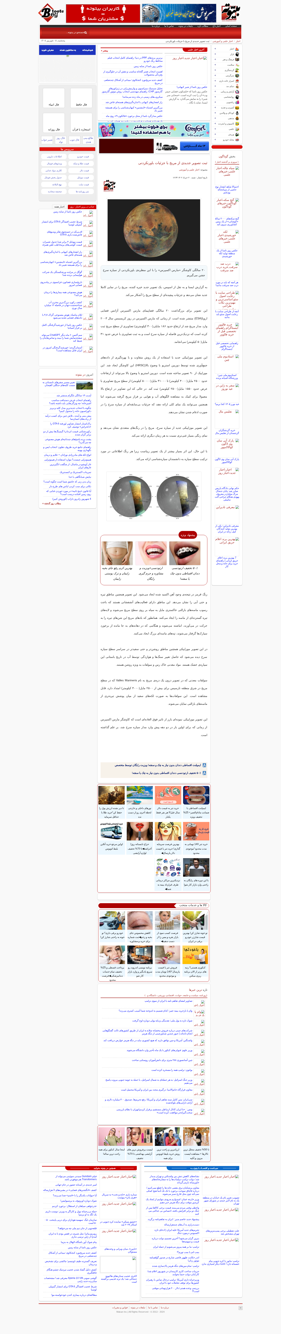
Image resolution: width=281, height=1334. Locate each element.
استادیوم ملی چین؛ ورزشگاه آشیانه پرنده (227, 376)
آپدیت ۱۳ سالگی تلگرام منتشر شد (74, 395)
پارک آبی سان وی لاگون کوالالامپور (227, 461)
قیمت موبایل (83, 177)
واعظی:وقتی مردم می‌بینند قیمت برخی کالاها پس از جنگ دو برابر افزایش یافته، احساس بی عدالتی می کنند (172, 1210)
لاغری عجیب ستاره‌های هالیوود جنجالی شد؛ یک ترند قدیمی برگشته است (119, 1279)
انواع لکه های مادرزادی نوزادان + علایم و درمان (67, 454)
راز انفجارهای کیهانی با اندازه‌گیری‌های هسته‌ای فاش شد (134, 102)
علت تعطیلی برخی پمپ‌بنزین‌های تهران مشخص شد (222, 1232)
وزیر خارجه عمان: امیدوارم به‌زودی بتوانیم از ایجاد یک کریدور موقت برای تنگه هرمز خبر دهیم (172, 1201)
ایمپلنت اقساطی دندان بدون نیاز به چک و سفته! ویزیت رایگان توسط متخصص (158, 765)
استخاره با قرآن (81, 129)
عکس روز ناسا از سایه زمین (148, 66)
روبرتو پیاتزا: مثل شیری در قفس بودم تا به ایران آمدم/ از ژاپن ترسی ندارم (73, 1235)
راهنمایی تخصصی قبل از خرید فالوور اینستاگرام (227, 346)
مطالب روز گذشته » (51, 503)
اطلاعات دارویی (54, 156)
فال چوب (74, 139)
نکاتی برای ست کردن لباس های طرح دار (70, 486)
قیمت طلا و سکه (81, 163)
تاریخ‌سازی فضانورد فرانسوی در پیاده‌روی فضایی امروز (135, 121)
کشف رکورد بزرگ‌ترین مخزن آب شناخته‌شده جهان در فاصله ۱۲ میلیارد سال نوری (63, 305)
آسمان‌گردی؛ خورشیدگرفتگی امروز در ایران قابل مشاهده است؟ (62, 349)
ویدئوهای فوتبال (54, 163)
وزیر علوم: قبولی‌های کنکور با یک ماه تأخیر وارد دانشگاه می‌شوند (159, 1050)
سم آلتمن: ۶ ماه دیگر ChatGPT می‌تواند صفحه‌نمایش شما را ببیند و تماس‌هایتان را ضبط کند (61, 338)
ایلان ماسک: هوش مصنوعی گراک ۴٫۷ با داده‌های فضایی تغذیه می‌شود (62, 316)
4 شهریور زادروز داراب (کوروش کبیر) (71, 498)
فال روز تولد (61, 140)
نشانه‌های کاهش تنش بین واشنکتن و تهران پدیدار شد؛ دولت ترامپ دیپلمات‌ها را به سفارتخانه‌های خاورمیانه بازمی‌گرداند (174, 1179)
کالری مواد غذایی (53, 170)
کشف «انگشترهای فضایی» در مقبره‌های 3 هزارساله (70, 1190)
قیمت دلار (84, 170)
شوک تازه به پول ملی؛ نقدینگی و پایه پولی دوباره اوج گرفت (162, 1020)
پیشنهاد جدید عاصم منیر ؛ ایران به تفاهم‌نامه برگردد (173, 1219)
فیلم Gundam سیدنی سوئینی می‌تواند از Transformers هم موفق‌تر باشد (76, 1178)
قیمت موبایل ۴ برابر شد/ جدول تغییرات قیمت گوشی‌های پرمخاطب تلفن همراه (62, 243)
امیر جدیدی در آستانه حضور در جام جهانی (76, 1184)
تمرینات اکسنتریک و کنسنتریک (75, 472)
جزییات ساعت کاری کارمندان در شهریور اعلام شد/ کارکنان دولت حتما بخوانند (173, 1273)
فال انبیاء (54, 104)
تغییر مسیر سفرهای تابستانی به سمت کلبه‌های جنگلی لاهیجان (59, 384)
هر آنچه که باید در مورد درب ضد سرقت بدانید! (227, 284)
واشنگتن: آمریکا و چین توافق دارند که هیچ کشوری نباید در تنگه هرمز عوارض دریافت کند (147, 1040)
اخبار (238, 41)
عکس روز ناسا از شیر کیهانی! (192, 87)
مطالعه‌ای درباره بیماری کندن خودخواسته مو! (74, 1294)
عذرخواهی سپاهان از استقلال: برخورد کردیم (74, 1206)
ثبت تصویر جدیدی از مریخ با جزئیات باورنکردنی (172, 163)
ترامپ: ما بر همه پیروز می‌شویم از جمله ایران (176, 1246)
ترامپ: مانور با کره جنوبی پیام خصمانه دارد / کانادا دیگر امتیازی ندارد (220, 1262)
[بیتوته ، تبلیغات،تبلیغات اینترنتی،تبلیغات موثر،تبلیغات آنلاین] (103, 13)
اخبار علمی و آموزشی (222, 41)
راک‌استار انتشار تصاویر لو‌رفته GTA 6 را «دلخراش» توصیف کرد (70, 425)
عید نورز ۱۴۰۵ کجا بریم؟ (227, 404)
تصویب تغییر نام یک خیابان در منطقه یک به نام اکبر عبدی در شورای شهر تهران (221, 1200)
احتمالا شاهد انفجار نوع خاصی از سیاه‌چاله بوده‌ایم (227, 189)
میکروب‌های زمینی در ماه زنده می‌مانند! (142, 96)
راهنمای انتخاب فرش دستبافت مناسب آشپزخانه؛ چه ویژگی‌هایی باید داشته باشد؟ (70, 402)
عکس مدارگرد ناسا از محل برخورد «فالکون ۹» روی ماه (134, 116)
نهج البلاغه (57, 184)
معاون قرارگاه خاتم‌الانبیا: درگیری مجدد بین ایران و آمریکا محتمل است (156, 1089)
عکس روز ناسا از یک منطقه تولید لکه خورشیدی (227, 253)
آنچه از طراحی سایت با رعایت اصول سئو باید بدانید (227, 314)
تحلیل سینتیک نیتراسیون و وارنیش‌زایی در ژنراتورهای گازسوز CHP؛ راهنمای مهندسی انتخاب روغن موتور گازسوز (132, 90)
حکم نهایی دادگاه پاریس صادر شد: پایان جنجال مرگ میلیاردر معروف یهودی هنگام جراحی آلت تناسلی (227, 494)
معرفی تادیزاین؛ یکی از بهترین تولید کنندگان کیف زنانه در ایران (227, 528)
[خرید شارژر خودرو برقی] (182, 146)
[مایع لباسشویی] (153, 130)
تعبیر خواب (46, 139)
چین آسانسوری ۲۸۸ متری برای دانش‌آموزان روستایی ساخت (162, 1060)
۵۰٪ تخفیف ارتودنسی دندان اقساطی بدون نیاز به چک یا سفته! (166, 772)
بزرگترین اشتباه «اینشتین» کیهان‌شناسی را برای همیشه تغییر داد (61, 263)
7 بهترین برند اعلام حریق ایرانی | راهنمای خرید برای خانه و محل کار (227, 562)
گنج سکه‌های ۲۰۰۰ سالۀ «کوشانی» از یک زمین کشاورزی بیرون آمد (227, 221)
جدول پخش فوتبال (53, 177)
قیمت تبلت (84, 184)
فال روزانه (54, 129)
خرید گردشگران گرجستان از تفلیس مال (227, 432)
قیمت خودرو (83, 156)
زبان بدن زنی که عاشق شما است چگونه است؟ (67, 481)
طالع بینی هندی (88, 140)
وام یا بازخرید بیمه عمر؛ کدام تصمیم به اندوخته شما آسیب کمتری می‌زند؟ (155, 1010)
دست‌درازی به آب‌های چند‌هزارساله (181, 1224)
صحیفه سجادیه (55, 191)
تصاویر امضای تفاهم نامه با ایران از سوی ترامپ (168, 1000)
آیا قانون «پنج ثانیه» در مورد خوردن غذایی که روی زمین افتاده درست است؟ (68, 493)
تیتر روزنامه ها (82, 191)
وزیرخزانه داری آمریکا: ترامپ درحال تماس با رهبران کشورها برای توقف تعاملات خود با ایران (172, 1281)
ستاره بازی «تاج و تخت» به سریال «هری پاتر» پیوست (119, 1196)
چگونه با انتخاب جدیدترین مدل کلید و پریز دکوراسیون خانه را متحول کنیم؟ (70, 410)
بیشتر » (104, 50)
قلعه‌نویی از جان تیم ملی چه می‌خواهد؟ (77, 1228)
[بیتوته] (51, 21)
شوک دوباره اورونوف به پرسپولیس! (78, 1200)
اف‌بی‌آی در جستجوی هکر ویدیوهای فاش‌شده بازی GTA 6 (64, 233)
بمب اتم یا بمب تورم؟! (188, 1252)
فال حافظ (81, 104)
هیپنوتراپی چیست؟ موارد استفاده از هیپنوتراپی (67, 459)
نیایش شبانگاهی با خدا (80, 476)
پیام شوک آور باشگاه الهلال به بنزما (79, 1242)
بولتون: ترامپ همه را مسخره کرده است (171, 1070)
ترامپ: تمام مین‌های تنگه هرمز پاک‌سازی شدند (175, 1265)
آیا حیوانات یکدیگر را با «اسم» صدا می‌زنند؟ (75, 1195)
